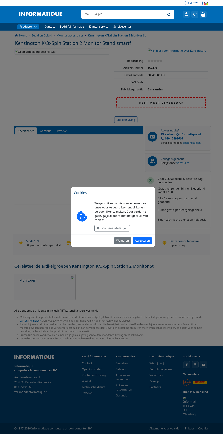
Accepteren (142, 240)
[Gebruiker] (186, 14)
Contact (50, 26)
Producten (26, 26)
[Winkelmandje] (203, 14)
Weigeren (122, 240)
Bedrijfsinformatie (72, 26)
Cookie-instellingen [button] (115, 228)
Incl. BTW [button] (193, 3)
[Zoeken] (169, 14)
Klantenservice (98, 26)
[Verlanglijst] (194, 14)
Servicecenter (122, 26)
